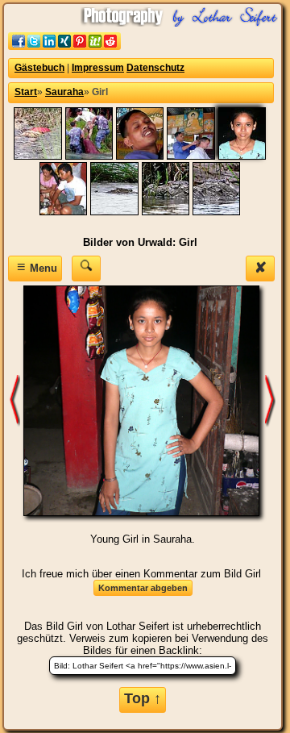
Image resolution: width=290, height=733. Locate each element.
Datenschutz (155, 68)
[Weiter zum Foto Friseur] (15, 400)
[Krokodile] (216, 212)
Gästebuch (39, 68)
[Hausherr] (63, 212)
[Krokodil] (165, 212)
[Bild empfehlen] (64, 46)
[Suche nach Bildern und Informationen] (86, 268)
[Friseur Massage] (140, 156)
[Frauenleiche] (89, 156)
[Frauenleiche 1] (37, 156)
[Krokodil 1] (114, 212)
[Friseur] (190, 156)
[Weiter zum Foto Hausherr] (270, 400)
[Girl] (242, 156)
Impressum (98, 68)
